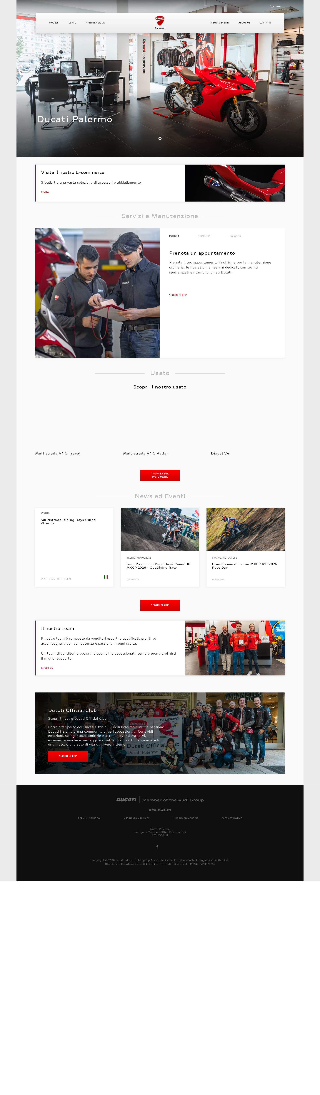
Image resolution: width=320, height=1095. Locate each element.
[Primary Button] (76, 427)
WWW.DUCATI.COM (160, 810)
